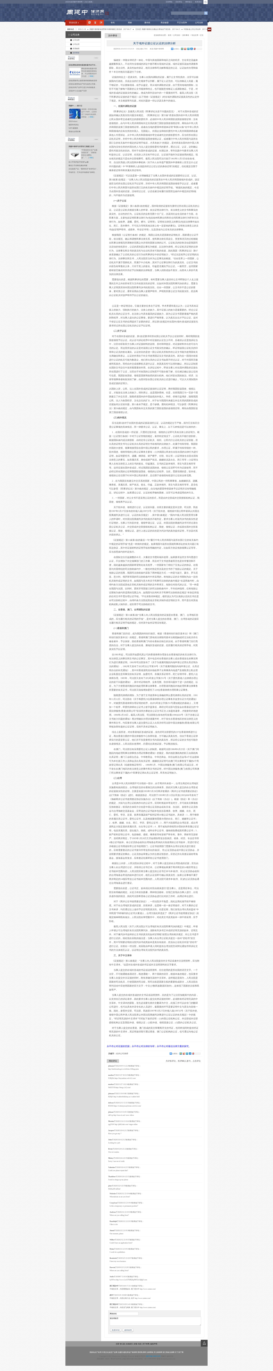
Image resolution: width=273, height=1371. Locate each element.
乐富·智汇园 (120, 1344)
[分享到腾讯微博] (188, 49)
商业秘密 (165, 23)
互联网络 (169, 2)
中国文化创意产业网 (109, 1352)
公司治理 (76, 40)
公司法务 (199, 23)
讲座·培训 (137, 1344)
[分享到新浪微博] (185, 49)
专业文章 (194, 35)
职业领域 (95, 22)
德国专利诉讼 (74, 125)
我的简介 (89, 22)
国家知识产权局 (96, 1352)
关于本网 (145, 1344)
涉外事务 (76, 53)
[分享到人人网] (191, 49)
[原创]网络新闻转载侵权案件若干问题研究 (84, 65)
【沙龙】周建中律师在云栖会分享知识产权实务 (118, 29)
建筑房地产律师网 (130, 1352)
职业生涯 (73, 23)
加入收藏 (88, 2)
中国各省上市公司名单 (157, 29)
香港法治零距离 (74, 132)
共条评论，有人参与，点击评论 (183, 1061)
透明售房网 (141, 1352)
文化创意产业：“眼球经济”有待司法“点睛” (84, 169)
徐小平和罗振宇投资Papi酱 (79, 162)
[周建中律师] (87, 12)
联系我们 (198, 2)
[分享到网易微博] (194, 49)
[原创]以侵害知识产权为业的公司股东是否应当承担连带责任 (91, 84)
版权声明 (153, 1344)
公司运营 (76, 44)
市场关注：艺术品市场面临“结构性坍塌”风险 (85, 172)
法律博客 (149, 1352)
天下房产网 (179, 1352)
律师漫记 (188, 2)
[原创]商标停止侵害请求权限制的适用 (83, 81)
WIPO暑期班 (73, 128)
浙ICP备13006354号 (153, 1356)
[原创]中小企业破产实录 (78, 91)
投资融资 (76, 49)
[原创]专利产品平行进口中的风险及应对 (84, 87)
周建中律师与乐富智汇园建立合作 (81, 146)
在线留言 (129, 1344)
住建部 (120, 1352)
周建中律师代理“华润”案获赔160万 (192, 29)
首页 (169, 35)
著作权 (147, 23)
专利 (113, 23)
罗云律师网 (158, 1352)
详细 (91, 76)
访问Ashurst (73, 121)
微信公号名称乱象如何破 (78, 165)
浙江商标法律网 (168, 1352)
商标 (130, 23)
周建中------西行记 (75, 106)
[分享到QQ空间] (182, 49)
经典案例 (101, 22)
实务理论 (178, 2)
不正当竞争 (182, 23)
